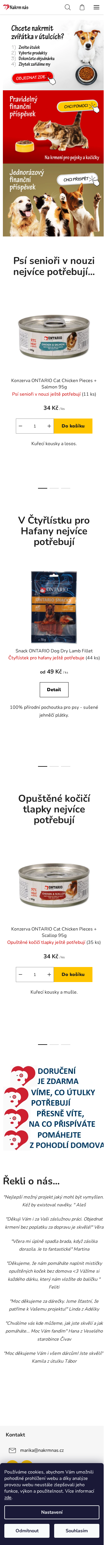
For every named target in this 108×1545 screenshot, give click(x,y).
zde (8, 1497)
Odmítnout (27, 1531)
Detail (54, 690)
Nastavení (51, 1512)
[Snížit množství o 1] (20, 426)
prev (6, 341)
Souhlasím (77, 1531)
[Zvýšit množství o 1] (49, 426)
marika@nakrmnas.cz (42, 1450)
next (102, 341)
